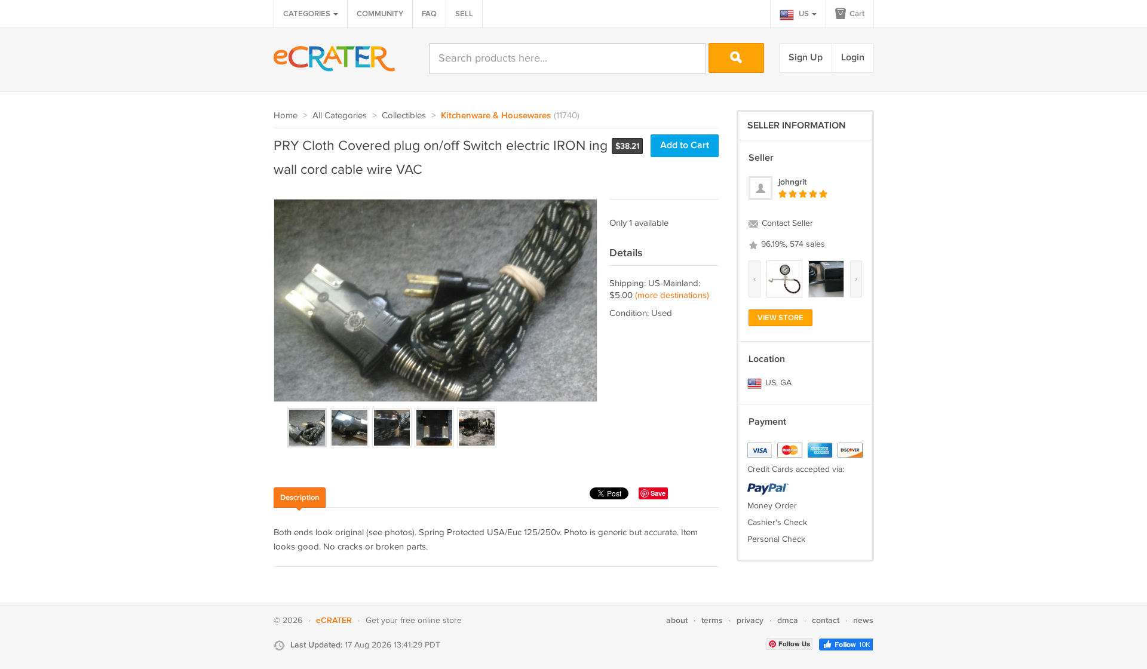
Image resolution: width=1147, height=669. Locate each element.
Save (658, 493)
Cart (856, 14)
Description (299, 497)
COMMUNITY (380, 14)
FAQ (429, 14)
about (677, 620)
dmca (787, 620)
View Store (780, 318)
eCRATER (334, 620)
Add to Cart (684, 145)
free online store (431, 620)
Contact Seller (786, 223)
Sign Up (806, 57)
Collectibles (404, 116)
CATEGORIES (307, 14)
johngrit (792, 182)
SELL (464, 14)
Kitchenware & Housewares (496, 116)
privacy (750, 620)
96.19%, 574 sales (792, 244)
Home (286, 116)
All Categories (339, 116)
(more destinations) (672, 295)
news (863, 620)
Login (852, 57)
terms (712, 620)
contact (825, 620)
